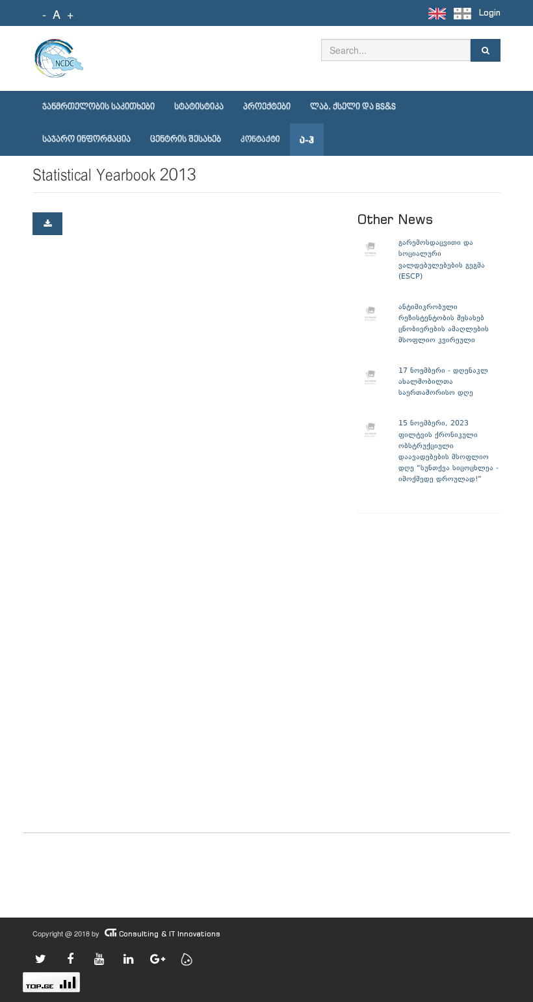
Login (489, 12)
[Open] (47, 223)
